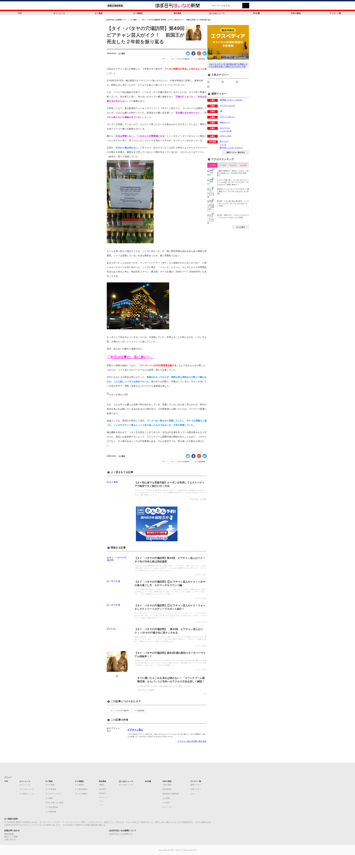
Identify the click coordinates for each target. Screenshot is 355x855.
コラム (193, 794)
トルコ (101, 805)
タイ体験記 (138, 13)
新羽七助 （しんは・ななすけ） (231, 147)
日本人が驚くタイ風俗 (54, 802)
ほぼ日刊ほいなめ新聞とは (120, 834)
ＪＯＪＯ (223, 144)
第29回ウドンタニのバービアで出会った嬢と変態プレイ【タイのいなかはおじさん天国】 (233, 191)
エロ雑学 (166, 802)
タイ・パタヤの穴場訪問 (180, 59)
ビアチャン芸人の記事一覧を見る (192, 741)
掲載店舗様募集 (115, 5)
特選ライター (195, 789)
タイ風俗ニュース (26, 794)
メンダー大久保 (225, 131)
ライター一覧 (335, 13)
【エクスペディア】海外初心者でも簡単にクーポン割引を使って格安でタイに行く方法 (228, 65)
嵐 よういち (224, 141)
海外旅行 (102, 789)
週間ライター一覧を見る (235, 152)
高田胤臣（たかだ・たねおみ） (231, 100)
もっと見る (240, 227)
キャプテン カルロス (227, 105)
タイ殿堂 (223, 165)
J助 (221, 111)
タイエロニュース (26, 789)
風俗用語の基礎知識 (171, 794)
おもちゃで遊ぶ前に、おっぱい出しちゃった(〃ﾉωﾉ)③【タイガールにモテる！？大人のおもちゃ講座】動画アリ (233, 182)
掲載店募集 (9, 834)
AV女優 (256, 13)
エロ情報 (166, 798)
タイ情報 (49, 798)
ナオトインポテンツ (227, 117)
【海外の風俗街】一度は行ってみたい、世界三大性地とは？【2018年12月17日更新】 (233, 173)
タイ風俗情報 (200, 59)
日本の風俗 (296, 13)
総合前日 (233, 165)
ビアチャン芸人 (135, 729)
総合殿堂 (243, 165)
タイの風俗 (49, 785)
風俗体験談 (167, 789)
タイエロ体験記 (81, 794)
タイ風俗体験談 (81, 789)
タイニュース (59, 13)
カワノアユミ (225, 128)
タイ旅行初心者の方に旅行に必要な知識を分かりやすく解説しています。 (164, 686)
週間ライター (195, 785)
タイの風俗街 (50, 789)
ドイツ (101, 801)
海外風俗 (177, 13)
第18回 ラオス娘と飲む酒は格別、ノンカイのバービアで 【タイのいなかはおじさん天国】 (233, 203)
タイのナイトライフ (53, 794)
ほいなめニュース (217, 13)
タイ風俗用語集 (51, 807)
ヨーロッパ (103, 797)
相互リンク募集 (11, 836)
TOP (20, 13)
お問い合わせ (10, 839)
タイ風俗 (98, 13)
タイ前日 (212, 165)
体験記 (101, 785)
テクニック (167, 807)
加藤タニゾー (225, 122)
